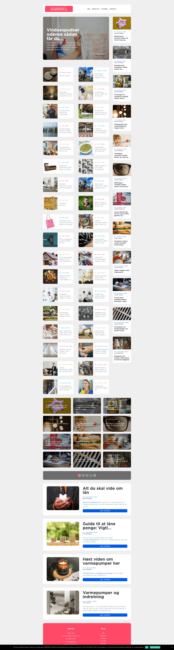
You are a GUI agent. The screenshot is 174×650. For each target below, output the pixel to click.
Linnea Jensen (118, 121)
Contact (112, 9)
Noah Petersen (87, 498)
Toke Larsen (118, 238)
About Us (95, 9)
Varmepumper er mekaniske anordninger (98, 573)
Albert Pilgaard (99, 55)
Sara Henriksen (119, 62)
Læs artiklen (105, 511)
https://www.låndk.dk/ (91, 502)
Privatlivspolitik (155, 647)
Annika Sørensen (119, 209)
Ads (88, 9)
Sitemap (103, 643)
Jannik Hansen (118, 180)
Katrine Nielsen (119, 33)
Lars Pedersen (118, 150)
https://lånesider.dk (92, 540)
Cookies (104, 9)
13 (94, 475)
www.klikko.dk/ (73, 644)
